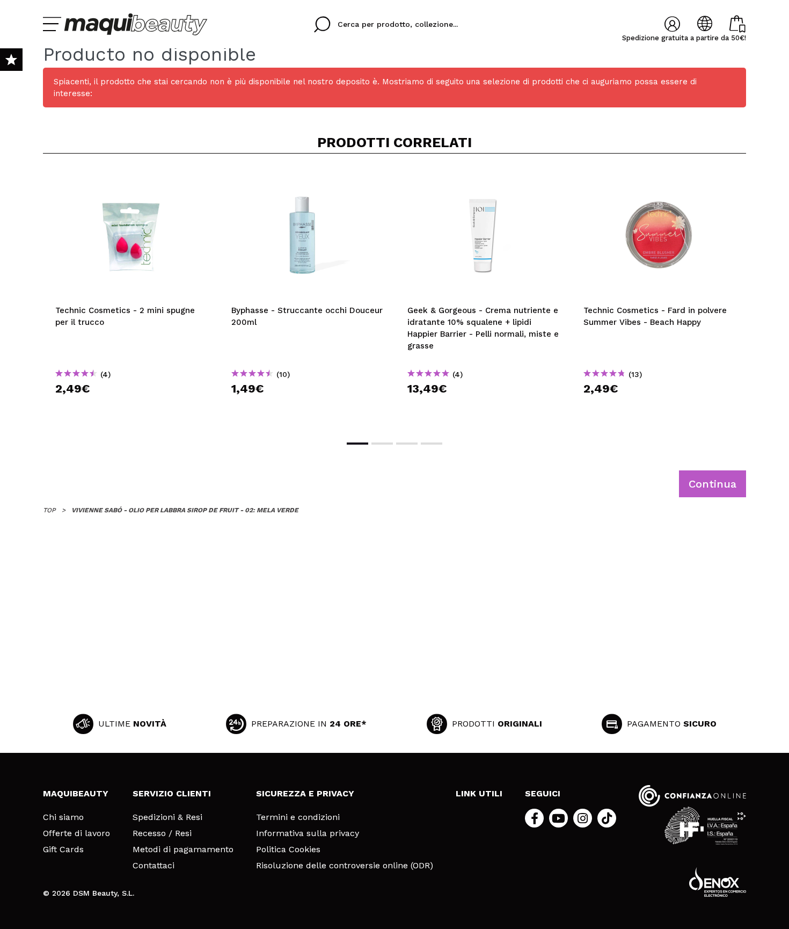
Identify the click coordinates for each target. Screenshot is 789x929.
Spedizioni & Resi (167, 817)
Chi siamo (63, 817)
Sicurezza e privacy (305, 793)
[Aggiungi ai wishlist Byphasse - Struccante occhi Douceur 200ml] (307, 179)
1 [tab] (357, 443)
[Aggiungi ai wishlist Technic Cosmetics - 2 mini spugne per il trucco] (131, 179)
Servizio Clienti (172, 793)
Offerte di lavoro (76, 833)
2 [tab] (382, 443)
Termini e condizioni (298, 817)
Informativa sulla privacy (307, 833)
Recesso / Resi (162, 833)
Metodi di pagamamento (183, 849)
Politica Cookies (288, 849)
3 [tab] (407, 443)
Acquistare (131, 407)
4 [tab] (431, 443)
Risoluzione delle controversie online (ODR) (344, 865)
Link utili (479, 793)
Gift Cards (63, 849)
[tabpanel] (131, 296)
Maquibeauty (75, 793)
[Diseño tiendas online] (717, 882)
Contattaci (153, 865)
